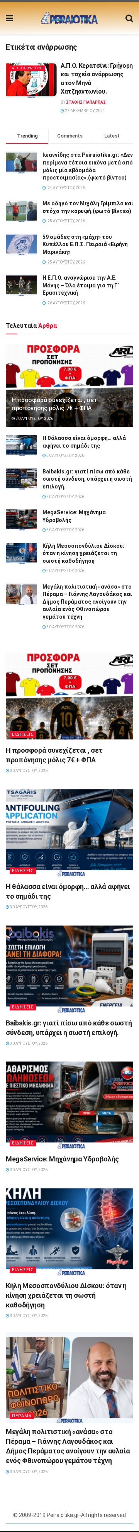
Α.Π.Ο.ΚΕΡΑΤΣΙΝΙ (27, 68)
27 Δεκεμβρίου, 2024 (84, 111)
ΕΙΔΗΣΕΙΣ (23, 734)
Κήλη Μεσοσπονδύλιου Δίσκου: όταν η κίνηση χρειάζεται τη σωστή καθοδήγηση (83, 553)
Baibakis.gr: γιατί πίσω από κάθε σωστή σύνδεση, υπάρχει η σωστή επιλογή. (87, 479)
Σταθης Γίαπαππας (86, 102)
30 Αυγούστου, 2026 (34, 418)
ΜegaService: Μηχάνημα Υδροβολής (62, 1159)
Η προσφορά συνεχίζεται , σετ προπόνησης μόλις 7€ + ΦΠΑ (54, 404)
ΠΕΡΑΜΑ (22, 1415)
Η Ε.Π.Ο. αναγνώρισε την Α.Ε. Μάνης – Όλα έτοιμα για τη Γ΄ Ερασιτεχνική (80, 285)
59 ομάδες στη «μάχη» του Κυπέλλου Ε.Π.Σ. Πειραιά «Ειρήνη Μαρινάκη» (85, 244)
